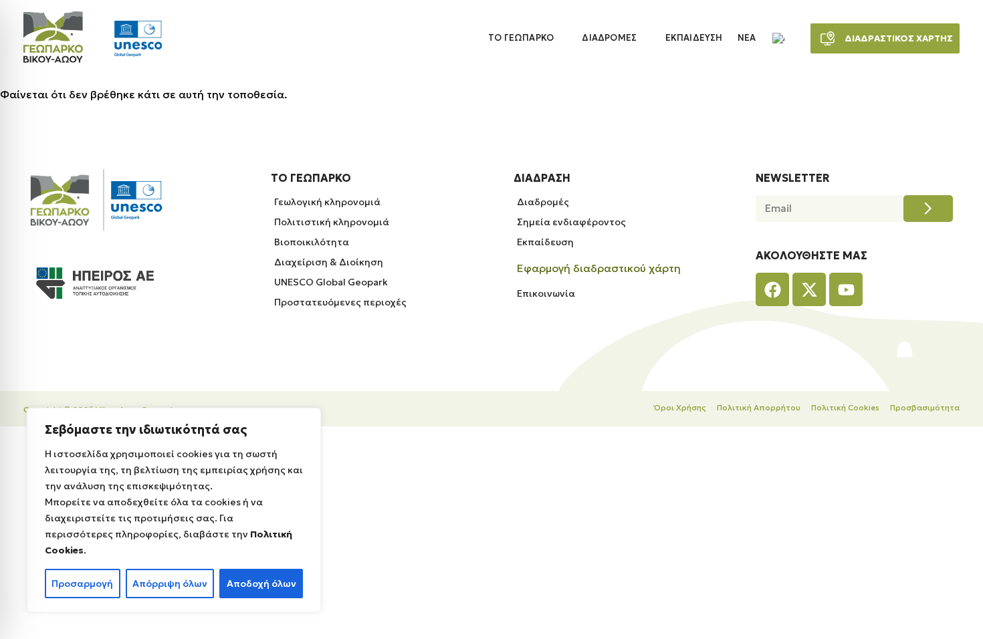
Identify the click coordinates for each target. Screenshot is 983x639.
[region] (174, 510)
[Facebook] (772, 289)
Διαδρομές (609, 38)
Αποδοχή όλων (261, 584)
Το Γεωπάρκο (521, 38)
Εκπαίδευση (694, 38)
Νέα (747, 38)
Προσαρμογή (82, 584)
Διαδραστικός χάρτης (899, 38)
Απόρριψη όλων (169, 584)
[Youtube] (846, 289)
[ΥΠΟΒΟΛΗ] (928, 208)
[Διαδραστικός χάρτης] (828, 38)
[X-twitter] (809, 289)
